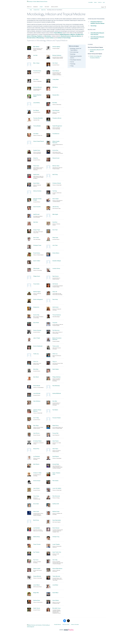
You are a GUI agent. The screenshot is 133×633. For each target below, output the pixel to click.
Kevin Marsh (36, 377)
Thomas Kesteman (57, 315)
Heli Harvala (55, 284)
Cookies (95, 2)
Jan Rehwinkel (36, 456)
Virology (72, 65)
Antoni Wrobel (56, 600)
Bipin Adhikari (36, 46)
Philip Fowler (55, 237)
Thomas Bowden (37, 126)
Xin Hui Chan (55, 150)
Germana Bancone (37, 87)
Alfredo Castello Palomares (56, 142)
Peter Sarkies (55, 480)
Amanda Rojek (56, 464)
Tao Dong (55, 191)
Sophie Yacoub (36, 608)
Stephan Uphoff (36, 568)
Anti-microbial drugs (74, 52)
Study (41, 6)
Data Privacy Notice (66, 624)
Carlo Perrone (36, 433)
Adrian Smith (36, 511)
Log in (104, 2)
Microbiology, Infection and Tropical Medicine (75, 49)
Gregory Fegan (36, 229)
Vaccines (72, 61)
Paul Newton (55, 409)
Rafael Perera (56, 425)
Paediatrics (40, 36)
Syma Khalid (36, 322)
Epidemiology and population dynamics (76, 56)
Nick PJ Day (55, 174)
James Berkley (36, 102)
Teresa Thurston (37, 544)
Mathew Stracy (36, 536)
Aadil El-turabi (36, 214)
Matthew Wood (36, 600)
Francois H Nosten (57, 417)
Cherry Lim (35, 361)
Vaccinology (93, 25)
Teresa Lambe (56, 346)
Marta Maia (35, 369)
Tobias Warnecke (56, 576)
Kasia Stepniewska (57, 520)
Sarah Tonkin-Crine (57, 552)
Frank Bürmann (56, 133)
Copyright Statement (57, 624)
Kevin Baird (35, 79)
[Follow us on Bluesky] (64, 620)
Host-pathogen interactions (75, 59)
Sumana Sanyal (36, 480)
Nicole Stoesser (56, 528)
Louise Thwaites (56, 544)
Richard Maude (36, 385)
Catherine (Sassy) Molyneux (37, 410)
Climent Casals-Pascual (38, 141)
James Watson (36, 585)
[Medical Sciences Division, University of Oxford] (39, 626)
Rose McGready (56, 385)
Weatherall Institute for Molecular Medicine (71, 36)
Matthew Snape (56, 511)
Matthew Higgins (37, 291)
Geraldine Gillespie (57, 260)
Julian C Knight (36, 338)
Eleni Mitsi (55, 401)
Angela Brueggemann (57, 126)
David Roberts (56, 456)
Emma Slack (36, 503)
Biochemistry (48, 36)
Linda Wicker (55, 585)
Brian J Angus (36, 63)
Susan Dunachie (37, 206)
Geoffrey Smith (56, 503)
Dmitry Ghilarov (56, 253)
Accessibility (90, 2)
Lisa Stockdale (36, 528)
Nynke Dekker (36, 183)
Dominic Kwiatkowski (37, 346)
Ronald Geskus (36, 253)
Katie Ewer (35, 222)
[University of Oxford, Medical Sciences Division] (37, 1)
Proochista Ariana (37, 70)
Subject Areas (43, 9)
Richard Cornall (56, 158)
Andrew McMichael (57, 393)
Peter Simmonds (56, 496)
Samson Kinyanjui (37, 330)
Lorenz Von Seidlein (57, 488)
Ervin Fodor (55, 229)
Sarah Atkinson (56, 70)
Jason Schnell (36, 488)
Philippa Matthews (56, 377)
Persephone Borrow (57, 118)
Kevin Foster (36, 237)
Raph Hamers (56, 276)
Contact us (100, 2)
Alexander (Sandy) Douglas (37, 199)
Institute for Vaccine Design (64, 37)
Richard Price (36, 448)
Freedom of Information (75, 624)
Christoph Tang (56, 536)
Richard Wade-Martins (57, 568)
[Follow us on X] (68, 620)
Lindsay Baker (56, 79)
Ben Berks (55, 102)
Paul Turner (35, 559)
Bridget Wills (36, 592)
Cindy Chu (35, 158)
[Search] (105, 7)
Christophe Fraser (37, 245)
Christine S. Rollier (37, 473)
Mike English (55, 214)
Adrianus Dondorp (37, 191)
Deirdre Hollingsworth (38, 299)
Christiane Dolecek (57, 183)
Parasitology (72, 63)
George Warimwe (37, 576)
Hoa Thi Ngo (36, 417)
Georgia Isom (36, 307)
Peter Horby (55, 299)
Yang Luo (55, 361)
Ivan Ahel (35, 55)
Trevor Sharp (36, 496)
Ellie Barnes (55, 87)
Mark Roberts (36, 464)
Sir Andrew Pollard (37, 441)
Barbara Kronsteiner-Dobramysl (57, 338)
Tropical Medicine (58, 32)
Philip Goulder (36, 268)
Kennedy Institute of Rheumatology (35, 37)
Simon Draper (56, 198)
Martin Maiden (56, 369)
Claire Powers (56, 441)
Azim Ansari (55, 63)
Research (35, 6)
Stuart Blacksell (56, 110)
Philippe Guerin (36, 276)
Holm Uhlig (55, 559)
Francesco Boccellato (38, 118)
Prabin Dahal (36, 165)
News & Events (54, 6)
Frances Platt (55, 433)
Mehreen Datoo (56, 165)
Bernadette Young (56, 608)
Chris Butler (35, 133)
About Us (29, 6)
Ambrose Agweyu (56, 46)
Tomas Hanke (36, 284)
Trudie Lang (36, 353)
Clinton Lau (55, 353)
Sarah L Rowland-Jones (56, 473)
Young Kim (55, 322)
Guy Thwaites (36, 552)
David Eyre (55, 222)
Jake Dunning (56, 206)
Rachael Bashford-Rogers (37, 95)
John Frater (55, 245)
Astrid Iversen (56, 307)
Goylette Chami (36, 150)
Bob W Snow (36, 520)
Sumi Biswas (36, 110)
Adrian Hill (55, 291)
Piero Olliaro (36, 425)
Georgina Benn (56, 95)
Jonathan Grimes (56, 268)
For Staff (47, 6)
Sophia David (36, 174)
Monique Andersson (57, 55)
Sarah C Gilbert (36, 260)
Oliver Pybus (55, 448)
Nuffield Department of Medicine (67, 34)
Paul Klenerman (56, 330)
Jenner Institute (50, 37)
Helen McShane (36, 401)
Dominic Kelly (36, 315)
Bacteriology (72, 54)
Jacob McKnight (36, 393)
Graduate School (36, 9)
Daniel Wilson (55, 592)
